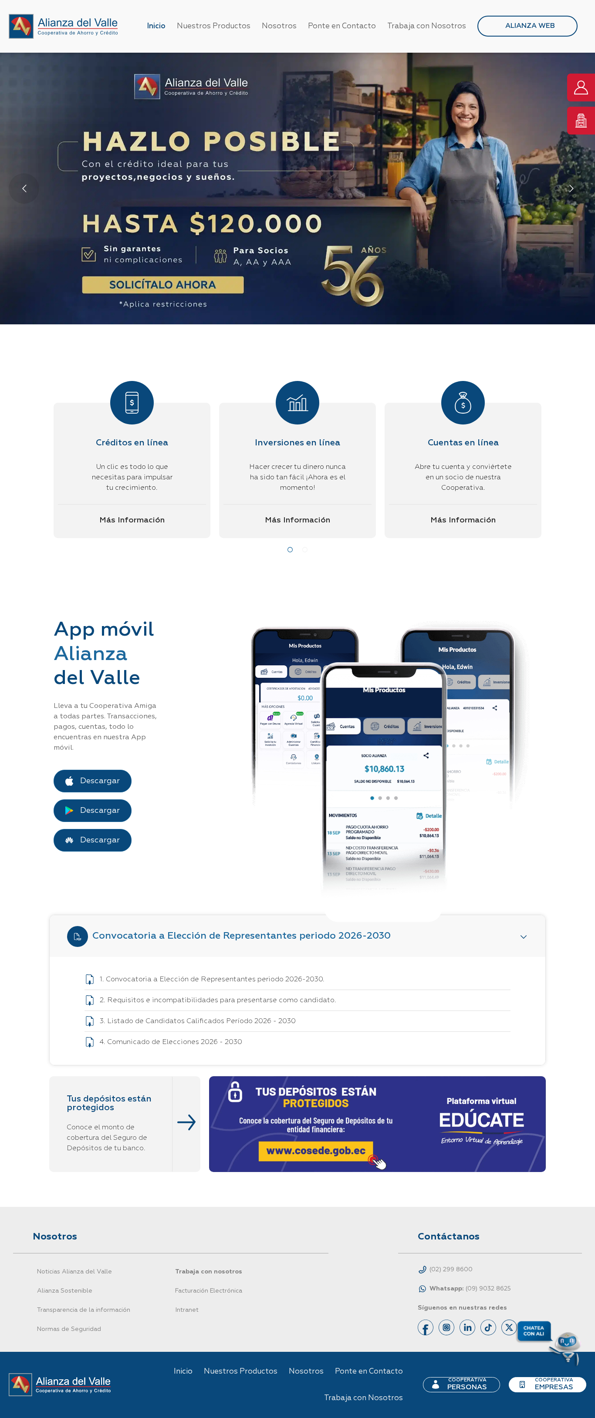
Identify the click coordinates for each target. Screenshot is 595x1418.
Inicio (156, 26)
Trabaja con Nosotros (426, 26)
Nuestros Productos (213, 26)
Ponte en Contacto (342, 26)
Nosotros (279, 26)
